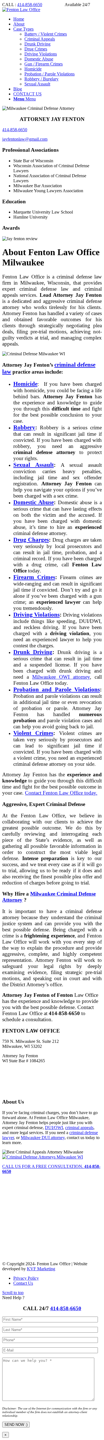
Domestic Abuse (33, 502)
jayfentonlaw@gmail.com (24, 139)
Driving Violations (36, 614)
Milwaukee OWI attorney (61, 677)
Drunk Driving (32, 652)
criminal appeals (79, 1127)
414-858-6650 (29, 4)
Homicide (25, 384)
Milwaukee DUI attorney (43, 1137)
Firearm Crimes (34, 577)
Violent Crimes (33, 733)
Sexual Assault (33, 465)
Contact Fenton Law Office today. (61, 793)
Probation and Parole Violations (56, 689)
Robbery (24, 427)
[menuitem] (57, 19)
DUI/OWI (54, 1127)
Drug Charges (31, 539)
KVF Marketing (41, 1268)
